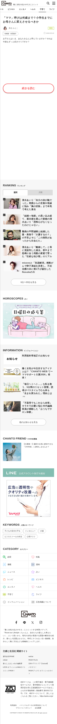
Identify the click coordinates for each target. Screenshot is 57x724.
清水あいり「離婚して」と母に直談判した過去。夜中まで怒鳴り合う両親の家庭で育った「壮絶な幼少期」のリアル (37, 252)
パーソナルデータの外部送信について (33, 705)
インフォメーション (16, 602)
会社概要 (38, 708)
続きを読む (28, 88)
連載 (9, 564)
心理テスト (31, 537)
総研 (9, 557)
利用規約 (13, 705)
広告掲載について (43, 602)
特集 (38, 557)
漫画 (38, 564)
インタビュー (30, 531)
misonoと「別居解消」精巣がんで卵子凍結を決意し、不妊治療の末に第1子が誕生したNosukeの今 (37, 267)
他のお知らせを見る (28, 422)
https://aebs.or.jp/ (46, 696)
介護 (42, 531)
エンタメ (22, 9)
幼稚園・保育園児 (10, 33)
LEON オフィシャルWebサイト (14, 667)
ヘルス (33, 9)
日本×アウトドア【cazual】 (38, 663)
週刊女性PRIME (8, 656)
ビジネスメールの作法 (13, 537)
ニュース (11, 572)
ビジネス (11, 9)
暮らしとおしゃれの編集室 (12, 663)
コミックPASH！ (9, 671)
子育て (42, 9)
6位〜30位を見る (28, 282)
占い (38, 572)
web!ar (30, 656)
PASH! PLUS (33, 660)
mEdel (5, 660)
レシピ (10, 579)
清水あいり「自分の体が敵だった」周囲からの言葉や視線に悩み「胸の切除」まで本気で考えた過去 (37, 205)
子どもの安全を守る (12, 531)
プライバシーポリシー (24, 708)
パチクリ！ (32, 667)
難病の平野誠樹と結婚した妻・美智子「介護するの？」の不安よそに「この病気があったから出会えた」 (37, 236)
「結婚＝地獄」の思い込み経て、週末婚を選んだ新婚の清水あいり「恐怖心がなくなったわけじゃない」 (37, 220)
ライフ (52, 9)
